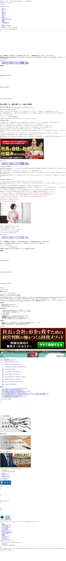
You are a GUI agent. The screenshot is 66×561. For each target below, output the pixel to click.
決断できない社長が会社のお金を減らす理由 (12, 374)
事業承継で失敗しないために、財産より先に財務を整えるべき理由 (16, 396)
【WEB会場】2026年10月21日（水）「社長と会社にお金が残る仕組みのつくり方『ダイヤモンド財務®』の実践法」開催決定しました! (27, 394)
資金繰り (3, 26)
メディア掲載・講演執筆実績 (6, 532)
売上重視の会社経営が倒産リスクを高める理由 (12, 379)
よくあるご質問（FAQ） (6, 22)
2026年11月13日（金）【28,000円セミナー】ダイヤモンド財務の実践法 (13, 63)
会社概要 (3, 21)
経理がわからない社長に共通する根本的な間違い (13, 364)
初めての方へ (4, 9)
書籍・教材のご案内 (5, 533)
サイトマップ (4, 475)
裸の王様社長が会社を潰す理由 (10, 369)
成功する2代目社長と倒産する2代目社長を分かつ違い (13, 381)
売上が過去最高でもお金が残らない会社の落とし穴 (13, 395)
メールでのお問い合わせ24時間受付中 (8, 471)
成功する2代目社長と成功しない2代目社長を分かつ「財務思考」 (15, 376)
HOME (3, 24)
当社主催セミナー (24, 57)
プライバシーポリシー (5, 538)
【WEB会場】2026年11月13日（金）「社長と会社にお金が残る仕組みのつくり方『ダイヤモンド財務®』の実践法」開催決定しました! (27, 393)
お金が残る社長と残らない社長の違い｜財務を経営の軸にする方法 (15, 366)
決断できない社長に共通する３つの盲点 (11, 361)
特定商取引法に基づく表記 (6, 539)
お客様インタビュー (5, 530)
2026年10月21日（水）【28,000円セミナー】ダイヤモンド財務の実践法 (13, 62)
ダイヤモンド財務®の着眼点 (6, 19)
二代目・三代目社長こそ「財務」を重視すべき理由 (13, 371)
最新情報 (3, 20)
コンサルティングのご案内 (6, 529)
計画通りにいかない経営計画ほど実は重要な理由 (13, 389)
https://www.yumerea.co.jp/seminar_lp (11, 232)
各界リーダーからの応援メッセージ (7, 531)
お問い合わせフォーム (5, 23)
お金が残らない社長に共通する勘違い (11, 384)
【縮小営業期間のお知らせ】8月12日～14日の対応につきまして (15, 392)
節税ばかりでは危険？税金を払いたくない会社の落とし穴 (14, 390)
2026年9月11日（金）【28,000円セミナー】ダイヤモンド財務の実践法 (13, 162)
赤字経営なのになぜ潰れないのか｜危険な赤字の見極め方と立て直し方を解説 (17, 391)
